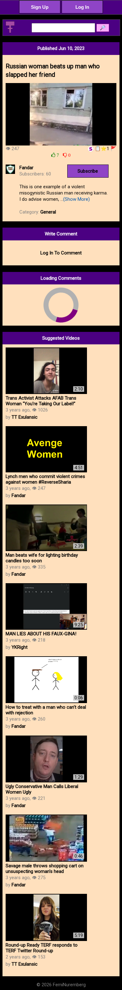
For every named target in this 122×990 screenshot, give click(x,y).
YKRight (20, 647)
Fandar (26, 167)
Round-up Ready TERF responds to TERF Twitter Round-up (42, 947)
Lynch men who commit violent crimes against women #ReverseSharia (45, 479)
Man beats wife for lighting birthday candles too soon (42, 558)
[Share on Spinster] (91, 148)
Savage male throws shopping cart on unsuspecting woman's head (45, 868)
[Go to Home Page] (10, 32)
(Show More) (76, 199)
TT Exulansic (25, 417)
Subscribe (88, 171)
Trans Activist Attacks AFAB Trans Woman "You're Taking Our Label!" (41, 400)
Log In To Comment (61, 253)
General (48, 212)
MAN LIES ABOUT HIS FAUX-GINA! (41, 634)
